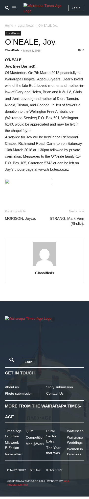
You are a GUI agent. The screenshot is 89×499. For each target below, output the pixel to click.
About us (12, 387)
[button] (7, 8)
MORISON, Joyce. (20, 218)
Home (9, 25)
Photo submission (19, 393)
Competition (35, 437)
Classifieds (12, 50)
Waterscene (76, 431)
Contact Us (55, 393)
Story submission (59, 387)
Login (76, 7)
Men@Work (35, 444)
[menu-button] (14, 8)
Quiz (29, 431)
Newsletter (13, 454)
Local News (26, 25)
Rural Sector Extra (51, 436)
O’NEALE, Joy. (31, 41)
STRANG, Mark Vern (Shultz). (67, 221)
